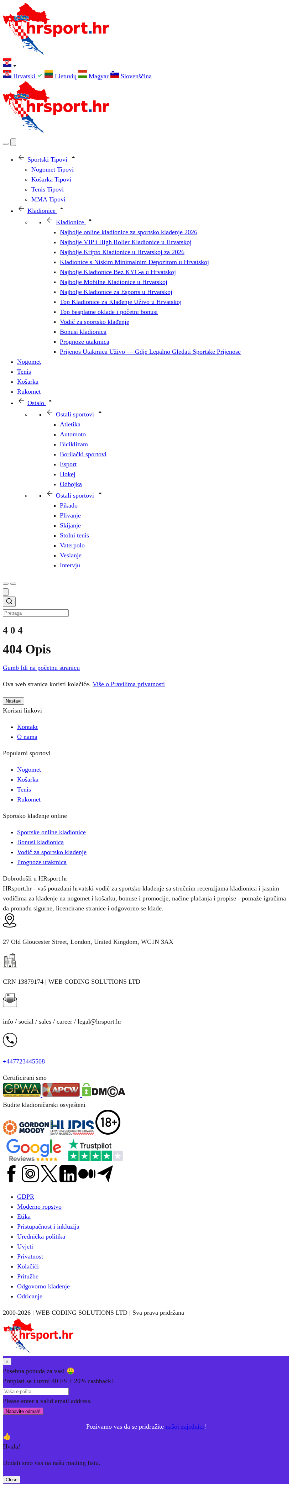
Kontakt (27, 726)
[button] (146, 64)
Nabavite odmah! (23, 1411)
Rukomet (29, 799)
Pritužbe (27, 1276)
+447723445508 (24, 1061)
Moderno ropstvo (39, 1206)
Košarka (27, 779)
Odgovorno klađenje (43, 1286)
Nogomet (29, 769)
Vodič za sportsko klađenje (52, 852)
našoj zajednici (185, 1426)
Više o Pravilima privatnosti (129, 684)
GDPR (25, 1196)
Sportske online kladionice (51, 832)
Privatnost (30, 1256)
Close (11, 1479)
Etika (24, 1216)
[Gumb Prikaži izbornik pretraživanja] (6, 144)
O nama (27, 736)
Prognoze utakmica (42, 862)
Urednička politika (41, 1236)
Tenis (24, 789)
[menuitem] (24, 76)
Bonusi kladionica (40, 842)
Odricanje (29, 1296)
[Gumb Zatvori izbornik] (13, 142)
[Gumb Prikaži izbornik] (13, 584)
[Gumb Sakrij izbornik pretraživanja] (6, 592)
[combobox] (146, 607)
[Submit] (9, 602)
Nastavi (13, 701)
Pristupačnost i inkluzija (48, 1226)
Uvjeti (25, 1246)
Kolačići (28, 1266)
